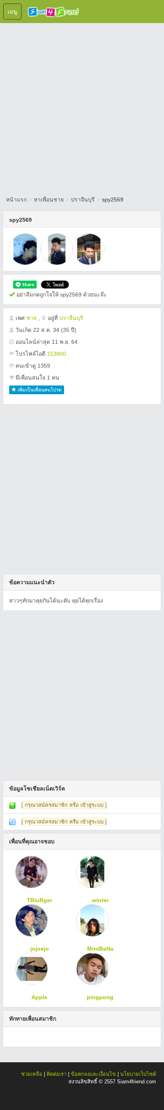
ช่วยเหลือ (31, 1074)
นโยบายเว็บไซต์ (138, 1074)
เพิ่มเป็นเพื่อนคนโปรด (39, 390)
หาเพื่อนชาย (49, 199)
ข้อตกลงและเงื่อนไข (93, 1074)
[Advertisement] (82, 108)
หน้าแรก (16, 199)
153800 (56, 354)
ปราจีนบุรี (83, 199)
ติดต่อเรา (56, 1074)
